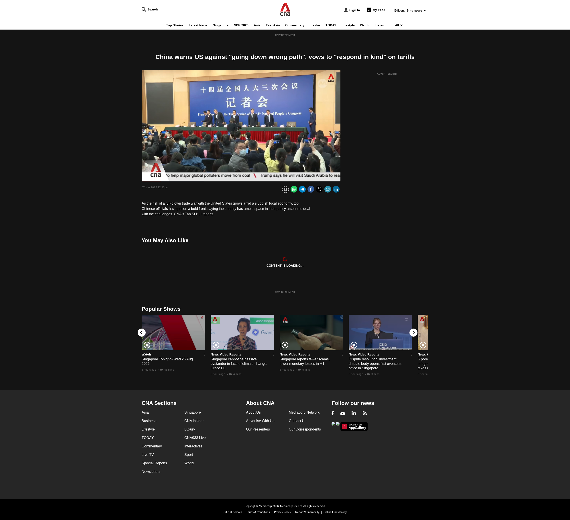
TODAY (331, 25)
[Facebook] (310, 189)
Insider (315, 25)
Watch (364, 25)
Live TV (148, 455)
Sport (188, 455)
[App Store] (338, 426)
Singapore (220, 25)
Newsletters (151, 471)
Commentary (294, 25)
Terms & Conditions (258, 512)
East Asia (273, 25)
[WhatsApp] (294, 189)
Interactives (193, 446)
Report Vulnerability (307, 512)
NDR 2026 (241, 25)
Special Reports (154, 463)
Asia (257, 25)
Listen (379, 25)
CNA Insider (194, 421)
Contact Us (297, 421)
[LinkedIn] (336, 189)
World (189, 463)
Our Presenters (258, 429)
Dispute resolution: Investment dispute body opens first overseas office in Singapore (375, 363)
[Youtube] (342, 413)
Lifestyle (348, 25)
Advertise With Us (260, 421)
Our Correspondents (305, 429)
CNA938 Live (195, 438)
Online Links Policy (335, 512)
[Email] (327, 189)
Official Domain (233, 512)
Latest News (198, 25)
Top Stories (174, 25)
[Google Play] (333, 426)
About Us (253, 412)
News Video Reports (226, 354)
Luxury (189, 429)
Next (413, 333)
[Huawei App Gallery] (354, 426)
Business (149, 421)
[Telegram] (302, 189)
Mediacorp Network (304, 412)
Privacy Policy (282, 512)
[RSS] (365, 413)
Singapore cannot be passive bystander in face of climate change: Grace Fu (239, 363)
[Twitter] (319, 189)
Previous (142, 333)
